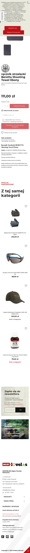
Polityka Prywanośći (13, 32)
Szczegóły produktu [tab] (8, 141)
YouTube (7, 536)
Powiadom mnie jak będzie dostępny (15, 126)
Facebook (2, 536)
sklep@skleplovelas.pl (8, 490)
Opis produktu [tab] (6, 138)
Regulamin (20, 121)
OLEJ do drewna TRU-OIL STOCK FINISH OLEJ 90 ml (15, 355)
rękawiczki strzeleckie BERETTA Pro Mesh (15, 233)
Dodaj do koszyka (19, 106)
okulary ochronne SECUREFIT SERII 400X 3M (15, 273)
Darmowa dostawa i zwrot (10, 514)
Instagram (12, 536)
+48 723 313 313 (6, 487)
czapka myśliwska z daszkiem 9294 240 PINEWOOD (15, 313)
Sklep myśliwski (13, 433)
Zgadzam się (12, 28)
